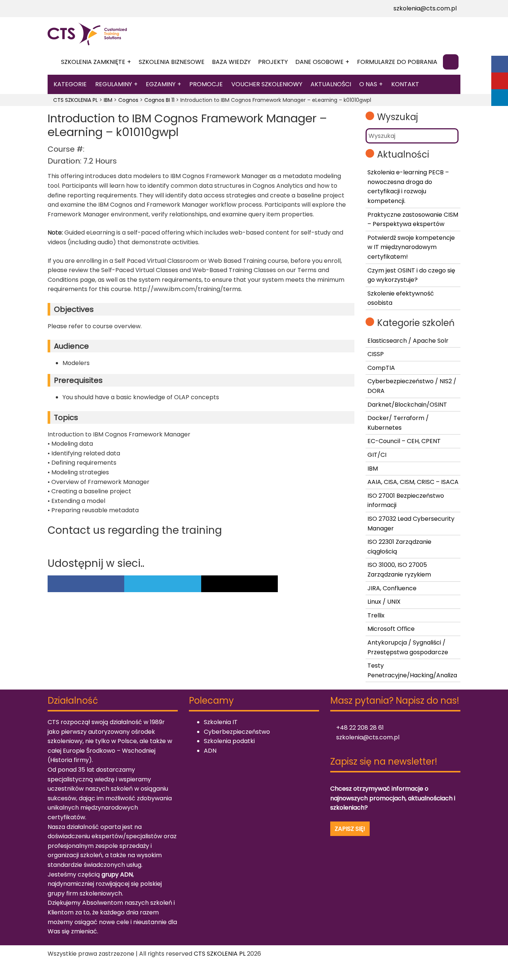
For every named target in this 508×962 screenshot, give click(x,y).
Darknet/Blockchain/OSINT (407, 404)
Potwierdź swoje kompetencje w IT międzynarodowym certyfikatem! (411, 247)
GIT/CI (376, 455)
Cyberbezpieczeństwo (237, 731)
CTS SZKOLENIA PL (219, 953)
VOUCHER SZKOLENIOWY (266, 84)
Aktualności (331, 84)
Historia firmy (69, 760)
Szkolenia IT (221, 722)
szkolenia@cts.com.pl (424, 8)
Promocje (206, 84)
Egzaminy (161, 84)
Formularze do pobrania (397, 62)
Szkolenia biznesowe (172, 62)
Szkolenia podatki (229, 741)
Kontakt (405, 84)
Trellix (376, 615)
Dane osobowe (319, 62)
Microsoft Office (391, 628)
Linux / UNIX (384, 601)
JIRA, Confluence (392, 588)
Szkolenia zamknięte (93, 62)
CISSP (375, 354)
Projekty (273, 62)
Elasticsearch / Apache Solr (407, 340)
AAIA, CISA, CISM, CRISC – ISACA (413, 482)
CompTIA (381, 368)
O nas (368, 84)
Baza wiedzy (231, 62)
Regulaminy (113, 84)
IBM (372, 468)
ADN (210, 750)
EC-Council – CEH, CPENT (404, 441)
